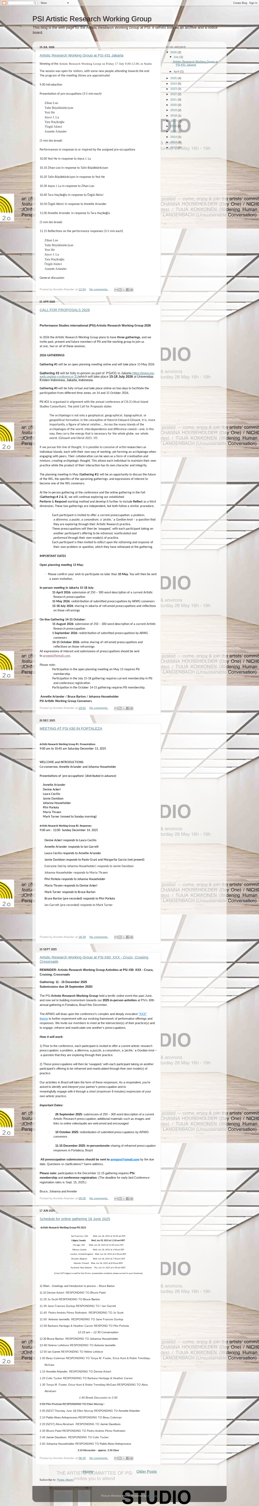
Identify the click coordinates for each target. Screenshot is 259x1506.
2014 (174, 136)
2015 (174, 131)
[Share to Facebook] (128, 290)
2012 (174, 147)
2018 (174, 115)
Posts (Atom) (65, 1479)
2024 (174, 83)
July (176, 56)
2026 (174, 52)
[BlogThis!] (120, 290)
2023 (174, 88)
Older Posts (146, 1471)
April (177, 71)
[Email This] (116, 290)
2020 (174, 104)
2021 (174, 99)
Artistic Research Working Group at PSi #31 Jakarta (81, 55)
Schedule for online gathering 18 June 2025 (75, 1219)
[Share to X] (124, 290)
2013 (174, 142)
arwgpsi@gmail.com (124, 1159)
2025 (174, 78)
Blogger (152, 1495)
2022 (174, 94)
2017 (174, 120)
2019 (174, 110)
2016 (174, 126)
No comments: (99, 289)
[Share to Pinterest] (132, 290)
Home (88, 1471)
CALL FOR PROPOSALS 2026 (65, 310)
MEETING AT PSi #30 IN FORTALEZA (71, 728)
